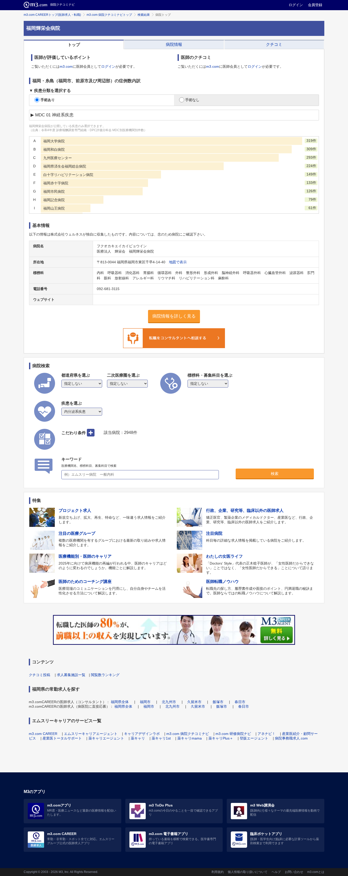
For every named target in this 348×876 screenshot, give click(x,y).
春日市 (240, 702)
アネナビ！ (266, 734)
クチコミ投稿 (39, 675)
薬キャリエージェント (106, 738)
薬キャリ (138, 738)
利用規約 (217, 872)
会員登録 (315, 5)
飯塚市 (218, 702)
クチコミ (274, 44)
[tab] (74, 44)
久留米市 (194, 702)
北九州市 (169, 702)
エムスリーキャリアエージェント (90, 734)
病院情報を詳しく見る (174, 316)
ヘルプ (276, 872)
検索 (274, 473)
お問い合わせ (294, 872)
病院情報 (174, 44)
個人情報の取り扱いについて (247, 872)
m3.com (66, 66)
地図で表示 (178, 262)
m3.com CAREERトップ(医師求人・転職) (52, 15)
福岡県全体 (120, 702)
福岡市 (145, 702)
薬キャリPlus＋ (220, 738)
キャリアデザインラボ (142, 734)
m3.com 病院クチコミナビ (187, 734)
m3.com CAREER (43, 734)
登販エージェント (254, 738)
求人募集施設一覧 (71, 675)
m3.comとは (315, 872)
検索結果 (144, 15)
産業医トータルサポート (62, 738)
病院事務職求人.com (291, 738)
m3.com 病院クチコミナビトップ (109, 15)
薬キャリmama (189, 738)
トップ (74, 45)
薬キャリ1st (161, 738)
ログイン (296, 5)
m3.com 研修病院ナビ (233, 734)
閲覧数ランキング (105, 675)
